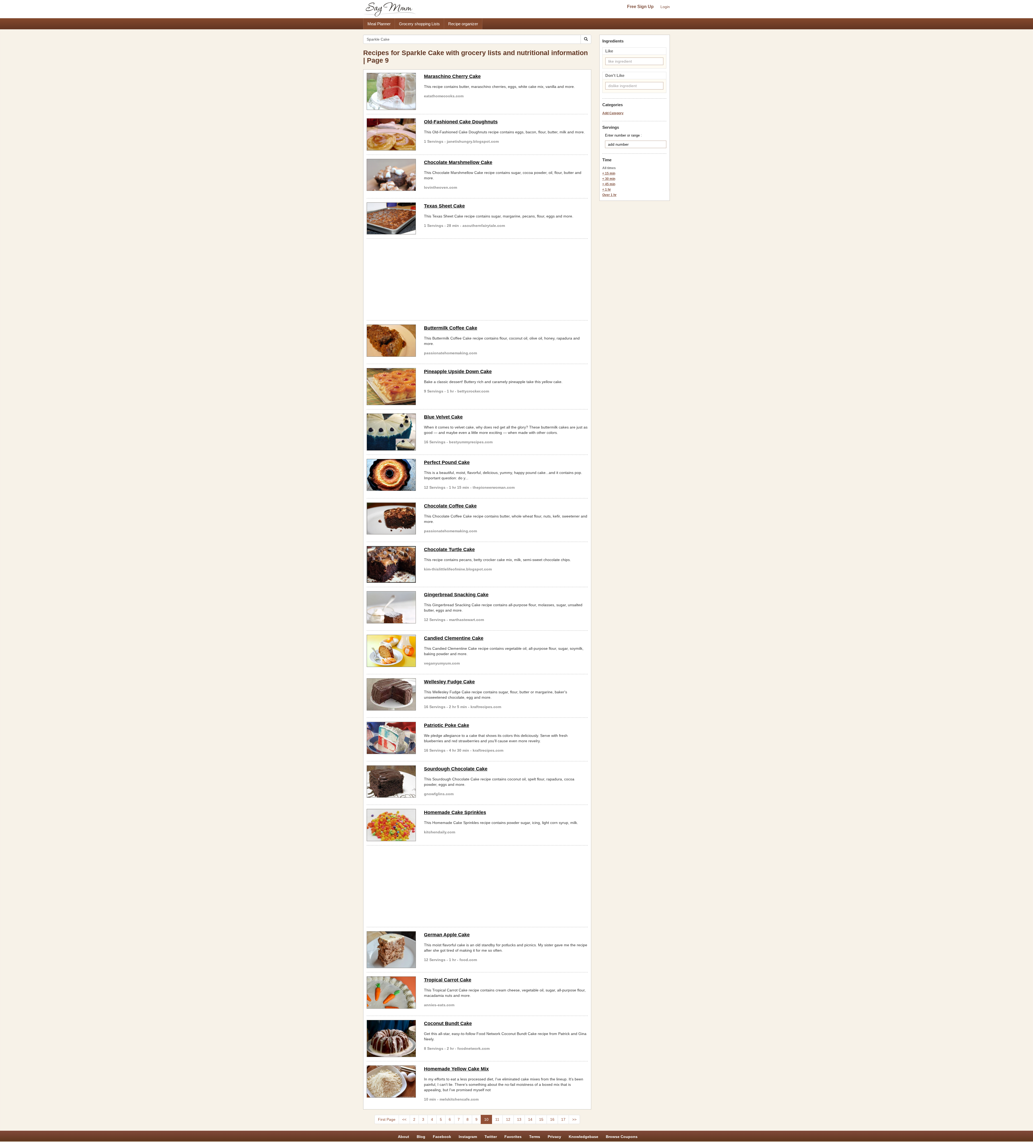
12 (508, 1119)
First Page (386, 1119)
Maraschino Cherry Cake (452, 76)
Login (665, 7)
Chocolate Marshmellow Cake (458, 162)
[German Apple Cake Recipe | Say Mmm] (391, 949)
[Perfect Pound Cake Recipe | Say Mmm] (391, 475)
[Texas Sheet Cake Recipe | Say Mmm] (391, 218)
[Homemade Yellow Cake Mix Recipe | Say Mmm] (391, 1081)
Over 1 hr (609, 195)
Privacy (554, 1136)
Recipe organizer (463, 24)
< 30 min (608, 179)
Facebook (442, 1136)
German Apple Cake (447, 934)
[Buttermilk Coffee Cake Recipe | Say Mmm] (391, 340)
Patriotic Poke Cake (446, 725)
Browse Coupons (622, 1136)
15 (541, 1119)
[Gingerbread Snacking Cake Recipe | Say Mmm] (391, 607)
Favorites (513, 1136)
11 (497, 1119)
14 (530, 1119)
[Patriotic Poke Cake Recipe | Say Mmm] (391, 738)
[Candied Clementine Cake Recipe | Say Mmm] (391, 651)
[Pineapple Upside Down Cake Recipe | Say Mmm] (391, 386)
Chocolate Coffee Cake (450, 506)
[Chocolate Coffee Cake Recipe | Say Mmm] (391, 518)
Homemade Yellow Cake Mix (456, 1069)
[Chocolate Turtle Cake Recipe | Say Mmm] (391, 564)
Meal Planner (379, 24)
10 (486, 1119)
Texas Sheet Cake (444, 206)
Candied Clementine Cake (453, 638)
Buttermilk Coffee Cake (450, 328)
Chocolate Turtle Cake (449, 549)
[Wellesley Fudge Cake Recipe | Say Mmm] (391, 694)
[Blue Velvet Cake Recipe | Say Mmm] (391, 432)
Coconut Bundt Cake (448, 1023)
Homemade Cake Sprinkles (455, 812)
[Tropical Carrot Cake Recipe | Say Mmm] (391, 992)
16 (552, 1119)
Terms (534, 1136)
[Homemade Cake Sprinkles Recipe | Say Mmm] (391, 825)
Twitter (490, 1136)
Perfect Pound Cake (447, 462)
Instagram (468, 1136)
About (403, 1136)
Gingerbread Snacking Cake (456, 594)
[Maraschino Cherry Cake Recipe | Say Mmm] (391, 91)
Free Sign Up (640, 6)
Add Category (613, 113)
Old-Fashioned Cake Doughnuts (461, 121)
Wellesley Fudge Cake (449, 681)
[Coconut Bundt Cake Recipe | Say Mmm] (391, 1038)
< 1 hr (606, 189)
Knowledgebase (583, 1136)
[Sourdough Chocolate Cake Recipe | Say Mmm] (391, 781)
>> (574, 1119)
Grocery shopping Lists (419, 24)
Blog (421, 1136)
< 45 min (608, 184)
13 (519, 1119)
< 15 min (608, 173)
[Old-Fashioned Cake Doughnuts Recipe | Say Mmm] (391, 134)
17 (563, 1119)
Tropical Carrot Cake (447, 980)
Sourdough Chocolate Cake (455, 769)
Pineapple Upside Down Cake (458, 371)
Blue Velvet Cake (443, 417)
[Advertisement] (477, 278)
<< (404, 1119)
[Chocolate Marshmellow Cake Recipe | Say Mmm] (391, 175)
